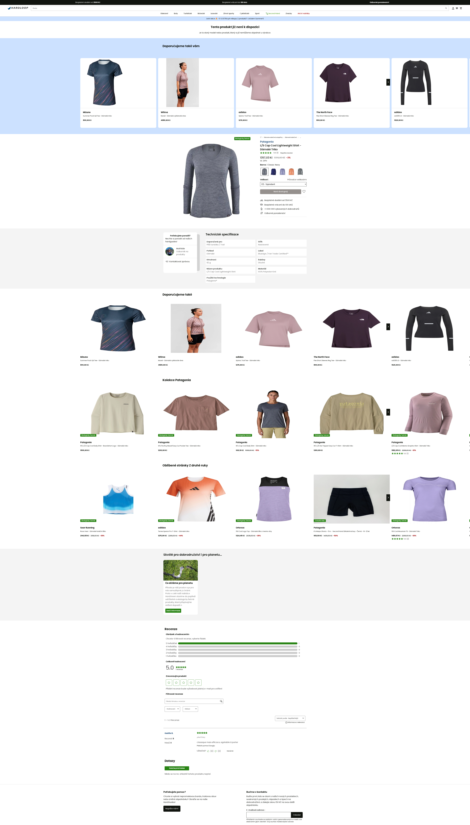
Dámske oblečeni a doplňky (273, 137)
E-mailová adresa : (255, 810)
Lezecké (214, 13)
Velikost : (264, 180)
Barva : (270, 165)
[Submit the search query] (446, 8)
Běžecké (201, 13)
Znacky (289, 13)
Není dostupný (281, 192)
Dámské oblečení (291, 137)
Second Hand (274, 13)
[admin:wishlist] (304, 191)
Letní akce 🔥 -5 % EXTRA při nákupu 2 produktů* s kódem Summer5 (235, 19)
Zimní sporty (228, 13)
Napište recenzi (286, 153)
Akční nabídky (304, 13)
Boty (176, 13)
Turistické (188, 13)
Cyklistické (244, 13)
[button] (211, 181)
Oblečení (164, 13)
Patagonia (267, 142)
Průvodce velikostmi (297, 180)
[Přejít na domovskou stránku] (262, 137)
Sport (257, 13)
